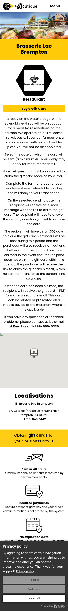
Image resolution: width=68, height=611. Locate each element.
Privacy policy (25, 571)
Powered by (47, 606)
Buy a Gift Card (34, 108)
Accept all (34, 598)
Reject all (34, 579)
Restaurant (34, 99)
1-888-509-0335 (45, 326)
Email (17, 326)
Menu (55, 6)
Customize (34, 589)
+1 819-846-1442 (34, 419)
